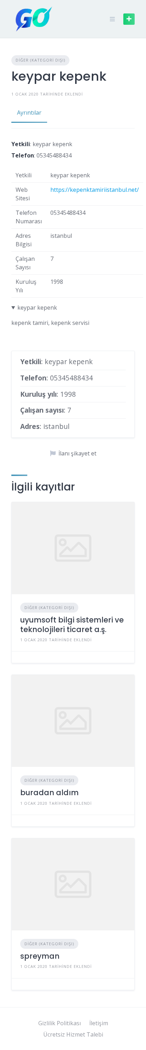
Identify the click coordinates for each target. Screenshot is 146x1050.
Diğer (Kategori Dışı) (40, 60)
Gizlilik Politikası (59, 1023)
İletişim (98, 1023)
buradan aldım (49, 792)
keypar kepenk (37, 307)
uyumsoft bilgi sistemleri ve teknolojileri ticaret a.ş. (72, 624)
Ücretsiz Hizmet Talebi (73, 1034)
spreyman (40, 956)
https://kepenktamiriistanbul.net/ (94, 190)
